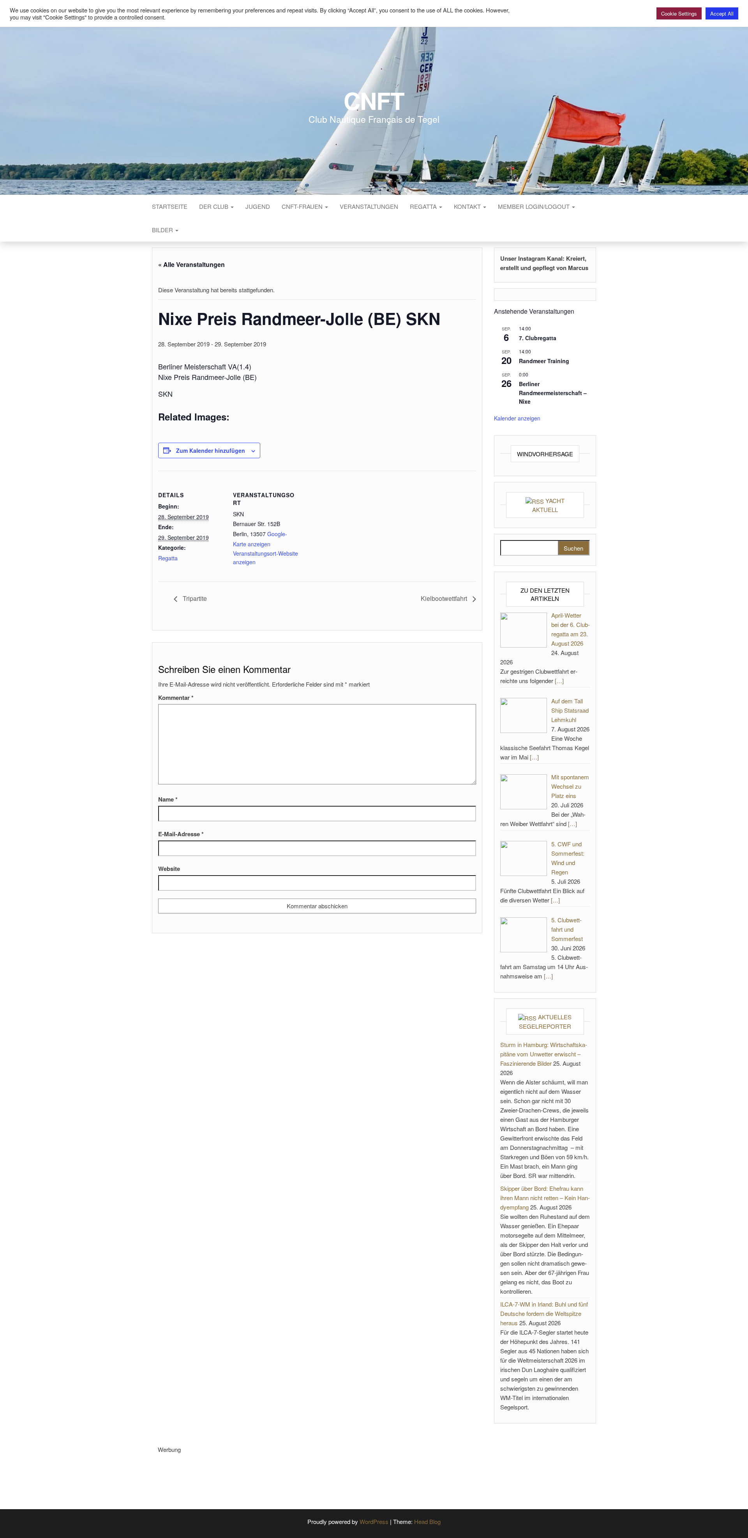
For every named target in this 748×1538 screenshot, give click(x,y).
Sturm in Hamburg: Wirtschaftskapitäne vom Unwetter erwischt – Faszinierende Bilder (543, 1053)
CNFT (374, 100)
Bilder (163, 230)
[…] (559, 680)
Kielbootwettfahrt (445, 598)
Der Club (214, 206)
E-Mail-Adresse (181, 834)
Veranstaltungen (369, 206)
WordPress (374, 1521)
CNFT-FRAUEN (303, 206)
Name (168, 799)
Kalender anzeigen (517, 418)
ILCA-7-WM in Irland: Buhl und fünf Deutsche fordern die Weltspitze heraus (544, 1313)
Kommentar (176, 697)
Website (169, 868)
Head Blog (427, 1521)
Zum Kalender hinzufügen (210, 450)
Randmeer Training (544, 361)
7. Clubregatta (537, 338)
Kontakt (468, 206)
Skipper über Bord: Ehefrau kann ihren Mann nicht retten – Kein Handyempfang (545, 1197)
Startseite (169, 206)
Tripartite (194, 598)
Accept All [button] (722, 13)
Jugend (257, 206)
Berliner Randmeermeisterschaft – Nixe (553, 392)
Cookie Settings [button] (679, 13)
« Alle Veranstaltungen (191, 264)
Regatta (424, 206)
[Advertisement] (299, 1471)
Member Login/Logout (534, 206)
